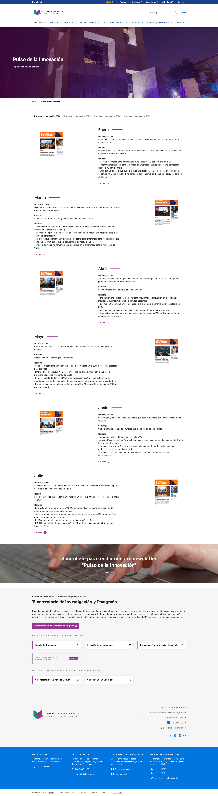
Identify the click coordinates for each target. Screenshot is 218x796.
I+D (104, 23)
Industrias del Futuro (86, 23)
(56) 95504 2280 (178, 723)
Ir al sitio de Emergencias (86, 774)
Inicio (34, 102)
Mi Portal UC (167, 2)
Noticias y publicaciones (158, 23)
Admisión (110, 2)
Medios (123, 2)
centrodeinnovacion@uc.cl (174, 717)
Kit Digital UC (118, 793)
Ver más (104, 184)
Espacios (136, 23)
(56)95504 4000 (42, 766)
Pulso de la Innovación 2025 (77, 116)
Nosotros (38, 23)
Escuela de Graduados (57, 645)
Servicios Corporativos (60, 23)
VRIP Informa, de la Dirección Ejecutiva (57, 680)
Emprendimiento (117, 23)
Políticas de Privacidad (172, 728)
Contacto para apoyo (123, 769)
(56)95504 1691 (161, 769)
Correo (182, 2)
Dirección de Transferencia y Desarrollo (162, 645)
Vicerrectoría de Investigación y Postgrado (55, 626)
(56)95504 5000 (82, 769)
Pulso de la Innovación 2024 (107, 116)
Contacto (180, 23)
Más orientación (121, 774)
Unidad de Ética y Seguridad (109, 680)
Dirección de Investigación (109, 645)
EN (184, 13)
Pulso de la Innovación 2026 (47, 116)
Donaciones (151, 2)
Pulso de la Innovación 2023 (137, 116)
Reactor (51, 793)
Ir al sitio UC (37, 2)
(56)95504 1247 (161, 773)
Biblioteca (136, 2)
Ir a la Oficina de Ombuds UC (166, 778)
